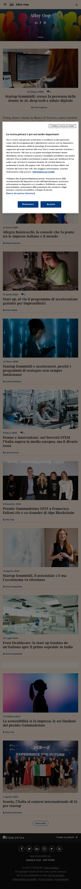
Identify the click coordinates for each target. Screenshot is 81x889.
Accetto (51, 204)
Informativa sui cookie (44, 172)
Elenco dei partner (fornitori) (20, 193)
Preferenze (28, 204)
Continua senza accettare (62, 126)
